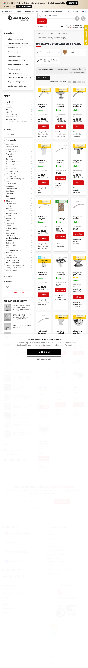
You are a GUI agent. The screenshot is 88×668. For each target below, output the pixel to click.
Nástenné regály (14, 48)
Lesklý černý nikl (19, 260)
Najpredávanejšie (45, 69)
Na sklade (19, 102)
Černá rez (19, 191)
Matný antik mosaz (19, 268)
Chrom (19, 201)
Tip (19, 109)
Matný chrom (19, 206)
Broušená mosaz (19, 174)
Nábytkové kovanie (15, 39)
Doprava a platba (31, 12)
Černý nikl (19, 193)
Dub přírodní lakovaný (19, 250)
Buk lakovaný (19, 184)
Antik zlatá (19, 253)
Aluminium (19, 144)
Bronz (19, 166)
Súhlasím (44, 352)
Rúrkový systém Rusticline (18, 43)
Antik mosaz (19, 151)
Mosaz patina (19, 213)
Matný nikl (19, 208)
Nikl (19, 231)
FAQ (67, 12)
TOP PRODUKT (19, 117)
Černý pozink (19, 233)
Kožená (19, 248)
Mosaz (19, 216)
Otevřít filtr (43, 78)
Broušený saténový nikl (19, 179)
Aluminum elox (19, 147)
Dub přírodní (19, 198)
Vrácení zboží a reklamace (52, 12)
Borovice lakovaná (19, 161)
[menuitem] (43, 26)
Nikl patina (19, 223)
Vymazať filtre (18, 292)
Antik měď (19, 149)
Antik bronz (19, 255)
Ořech (19, 226)
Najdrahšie (76, 69)
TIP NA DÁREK (19, 119)
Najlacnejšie (62, 69)
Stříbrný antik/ (19, 258)
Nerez (19, 221)
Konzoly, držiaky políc (16, 73)
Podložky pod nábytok (17, 60)
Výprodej (19, 112)
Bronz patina (19, 169)
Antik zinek (19, 154)
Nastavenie (44, 359)
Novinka (19, 107)
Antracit (19, 156)
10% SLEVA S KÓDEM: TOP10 (19, 122)
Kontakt (76, 12)
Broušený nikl (19, 176)
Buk (19, 181)
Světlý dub (19, 243)
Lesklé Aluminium (19, 238)
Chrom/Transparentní (19, 265)
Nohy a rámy (13, 52)
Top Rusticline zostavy (15, 301)
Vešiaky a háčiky (14, 69)
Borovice (19, 159)
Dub (19, 196)
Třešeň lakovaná (19, 263)
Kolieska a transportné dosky (19, 77)
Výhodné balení (19, 114)
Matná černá (19, 245)
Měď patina (19, 211)
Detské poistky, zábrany (17, 86)
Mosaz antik (19, 218)
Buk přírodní (19, 186)
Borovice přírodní (19, 164)
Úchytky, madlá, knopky (18, 65)
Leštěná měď (19, 203)
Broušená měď (19, 171)
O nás (19, 12)
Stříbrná (19, 240)
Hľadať (42, 21)
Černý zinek (19, 235)
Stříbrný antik (19, 228)
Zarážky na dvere (14, 56)
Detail (43, 127)
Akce (19, 104)
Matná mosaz (19, 270)
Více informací (65, 345)
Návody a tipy (7, 12)
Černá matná (19, 189)
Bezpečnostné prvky (16, 82)
